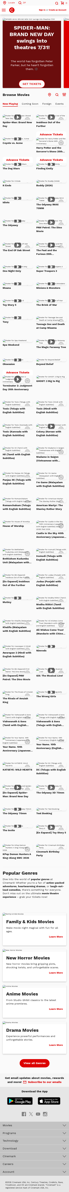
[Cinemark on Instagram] (45, 1114)
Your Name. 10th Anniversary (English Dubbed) (48, 746)
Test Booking (44, 813)
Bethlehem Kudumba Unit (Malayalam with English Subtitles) (16, 560)
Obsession (9, 364)
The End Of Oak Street (16, 250)
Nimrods (41, 650)
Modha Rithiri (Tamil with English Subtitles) (50, 606)
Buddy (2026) (44, 185)
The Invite (9, 830)
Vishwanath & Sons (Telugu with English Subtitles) (49, 723)
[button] (56, 2)
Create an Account (57, 10)
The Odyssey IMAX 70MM (47, 206)
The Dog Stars (11, 168)
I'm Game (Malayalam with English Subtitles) (50, 484)
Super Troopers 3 (46, 271)
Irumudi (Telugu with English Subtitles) (49, 558)
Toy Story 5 (9, 304)
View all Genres (35, 1063)
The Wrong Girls (46, 696)
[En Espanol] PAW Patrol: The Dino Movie (16, 677)
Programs (9, 1133)
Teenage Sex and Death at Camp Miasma (50, 326)
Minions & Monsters (48, 287)
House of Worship (13, 526)
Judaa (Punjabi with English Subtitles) (48, 583)
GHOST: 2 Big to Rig (48, 381)
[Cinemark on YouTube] (38, 1114)
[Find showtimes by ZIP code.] (57, 95)
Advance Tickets (53, 135)
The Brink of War (46, 304)
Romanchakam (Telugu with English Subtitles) (17, 507)
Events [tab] (59, 103)
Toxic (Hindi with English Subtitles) (47, 410)
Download (10, 1148)
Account (8, 1171)
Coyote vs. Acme (13, 143)
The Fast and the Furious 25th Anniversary (46, 252)
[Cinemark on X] (31, 1114)
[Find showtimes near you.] (49, 95)
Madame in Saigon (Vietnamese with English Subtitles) (47, 458)
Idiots (6, 202)
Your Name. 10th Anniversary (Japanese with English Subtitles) (17, 748)
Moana (7, 287)
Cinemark (9, 1156)
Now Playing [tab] (10, 103)
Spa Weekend (11, 344)
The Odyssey (10, 225)
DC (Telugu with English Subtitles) (51, 771)
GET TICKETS (32, 84)
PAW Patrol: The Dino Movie (49, 229)
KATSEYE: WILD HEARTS (17, 769)
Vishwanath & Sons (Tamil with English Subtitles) (14, 723)
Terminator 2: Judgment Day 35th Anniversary (17, 387)
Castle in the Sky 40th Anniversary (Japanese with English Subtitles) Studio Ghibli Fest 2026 (50, 535)
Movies (7, 1125)
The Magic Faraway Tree (51, 347)
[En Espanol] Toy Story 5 (51, 832)
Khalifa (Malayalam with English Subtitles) (17, 629)
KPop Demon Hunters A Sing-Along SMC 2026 (17, 856)
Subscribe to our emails (45, 1082)
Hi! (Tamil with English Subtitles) (16, 456)
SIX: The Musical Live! (49, 675)
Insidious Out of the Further (48, 124)
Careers (8, 1164)
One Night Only (12, 271)
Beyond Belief (44, 364)
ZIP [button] (24, 3)
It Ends (7, 185)
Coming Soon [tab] (30, 103)
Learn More (56, 936)
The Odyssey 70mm (15, 813)
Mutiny (7, 602)
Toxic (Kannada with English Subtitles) (15, 433)
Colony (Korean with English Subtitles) (48, 433)
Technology (10, 1140)
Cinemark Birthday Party (47, 853)
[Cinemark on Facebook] (24, 1114)
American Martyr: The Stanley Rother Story (49, 507)
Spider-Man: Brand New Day (17, 124)
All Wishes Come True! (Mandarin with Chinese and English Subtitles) (51, 631)
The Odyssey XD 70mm (50, 792)
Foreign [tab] (46, 103)
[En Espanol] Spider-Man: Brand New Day (15, 794)
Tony (5, 321)
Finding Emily (44, 168)
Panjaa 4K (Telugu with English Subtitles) (17, 481)
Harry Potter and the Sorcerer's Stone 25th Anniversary (49, 149)
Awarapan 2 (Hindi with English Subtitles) (17, 654)
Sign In (42, 10)
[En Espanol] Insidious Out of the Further (16, 583)
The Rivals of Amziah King (15, 700)
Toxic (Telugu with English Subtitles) (14, 410)
